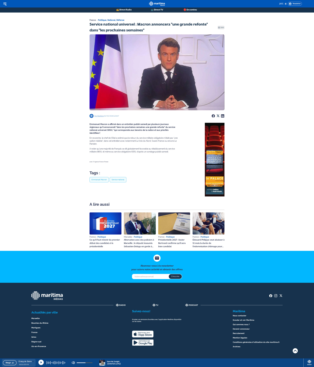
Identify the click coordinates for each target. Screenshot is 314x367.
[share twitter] (281, 296)
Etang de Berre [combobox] (25, 361)
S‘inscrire (175, 276)
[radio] (121, 305)
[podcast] (191, 305)
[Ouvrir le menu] (17, 4)
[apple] (142, 334)
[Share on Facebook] (213, 116)
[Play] (41, 362)
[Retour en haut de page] (295, 351)
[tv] (155, 305)
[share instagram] (276, 296)
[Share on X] (218, 116)
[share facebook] (271, 296)
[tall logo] (157, 4)
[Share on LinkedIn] (222, 116)
